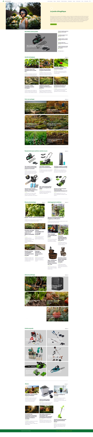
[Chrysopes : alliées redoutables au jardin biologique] (32, 80)
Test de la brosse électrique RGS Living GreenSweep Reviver (60, 420)
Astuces (74, 1)
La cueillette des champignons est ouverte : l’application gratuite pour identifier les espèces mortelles (31, 416)
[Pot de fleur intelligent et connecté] (61, 389)
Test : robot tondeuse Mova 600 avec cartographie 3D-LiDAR (45, 187)
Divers (82, 1)
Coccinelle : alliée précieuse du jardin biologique (60, 68)
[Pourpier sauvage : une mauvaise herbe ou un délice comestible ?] (30, 226)
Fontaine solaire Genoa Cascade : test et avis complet (62, 260)
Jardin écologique (49, 1)
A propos (57, 430)
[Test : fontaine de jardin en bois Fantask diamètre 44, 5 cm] (52, 252)
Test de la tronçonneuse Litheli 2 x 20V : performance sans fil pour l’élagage (63, 47)
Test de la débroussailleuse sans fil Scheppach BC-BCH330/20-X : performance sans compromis (55, 340)
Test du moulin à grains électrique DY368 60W (44, 400)
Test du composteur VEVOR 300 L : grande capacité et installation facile (54, 287)
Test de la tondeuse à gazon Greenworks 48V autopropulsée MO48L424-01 (60, 190)
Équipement (58, 1)
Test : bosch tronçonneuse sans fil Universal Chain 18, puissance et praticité (37, 46)
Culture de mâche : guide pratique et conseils (32, 110)
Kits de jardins (86, 1)
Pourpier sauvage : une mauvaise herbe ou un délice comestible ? (29, 233)
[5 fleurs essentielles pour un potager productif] (40, 226)
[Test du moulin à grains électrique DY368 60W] (46, 391)
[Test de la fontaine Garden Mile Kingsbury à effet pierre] (63, 229)
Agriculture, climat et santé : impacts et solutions (31, 395)
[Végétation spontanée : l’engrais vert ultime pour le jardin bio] (46, 80)
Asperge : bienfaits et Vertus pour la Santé (38, 253)
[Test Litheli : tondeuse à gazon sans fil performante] (46, 158)
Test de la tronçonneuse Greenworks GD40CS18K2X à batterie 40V (33, 372)
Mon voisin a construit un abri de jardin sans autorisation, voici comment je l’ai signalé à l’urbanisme (45, 416)
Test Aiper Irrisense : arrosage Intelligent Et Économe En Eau (63, 39)
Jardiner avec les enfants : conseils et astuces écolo (45, 70)
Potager (55, 1)
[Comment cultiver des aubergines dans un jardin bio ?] (32, 63)
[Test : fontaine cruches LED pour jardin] (53, 228)
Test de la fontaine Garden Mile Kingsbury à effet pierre (56, 218)
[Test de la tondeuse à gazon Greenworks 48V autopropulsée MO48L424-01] (61, 181)
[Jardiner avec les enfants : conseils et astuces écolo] (46, 63)
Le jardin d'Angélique (8, 1)
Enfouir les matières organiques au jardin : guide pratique (63, 31)
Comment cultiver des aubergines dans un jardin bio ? (63, 43)
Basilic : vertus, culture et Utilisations (34, 217)
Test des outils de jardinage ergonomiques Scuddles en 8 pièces (33, 357)
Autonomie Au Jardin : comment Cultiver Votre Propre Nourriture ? (32, 125)
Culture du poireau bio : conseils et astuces (32, 140)
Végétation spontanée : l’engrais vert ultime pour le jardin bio (45, 87)
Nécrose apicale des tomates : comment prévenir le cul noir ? (55, 317)
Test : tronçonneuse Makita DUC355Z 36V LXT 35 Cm (55, 371)
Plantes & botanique (64, 1)
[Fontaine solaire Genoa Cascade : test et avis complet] (63, 251)
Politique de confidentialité (69, 430)
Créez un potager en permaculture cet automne (54, 110)
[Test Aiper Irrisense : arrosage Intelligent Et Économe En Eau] (61, 158)
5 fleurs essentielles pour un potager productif (39, 232)
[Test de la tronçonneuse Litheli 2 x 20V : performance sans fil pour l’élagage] (32, 181)
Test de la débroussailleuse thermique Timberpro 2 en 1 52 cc (55, 357)
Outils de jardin (78, 1)
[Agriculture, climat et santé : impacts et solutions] (32, 389)
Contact (60, 430)
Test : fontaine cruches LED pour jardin (52, 235)
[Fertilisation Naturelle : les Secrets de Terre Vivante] (61, 80)
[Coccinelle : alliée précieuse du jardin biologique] (61, 62)
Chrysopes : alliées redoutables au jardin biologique (29, 87)
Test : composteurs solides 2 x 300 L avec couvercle (33, 316)
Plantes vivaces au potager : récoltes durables (54, 124)
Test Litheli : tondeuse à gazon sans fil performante (63, 35)
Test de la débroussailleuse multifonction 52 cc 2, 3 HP (33, 339)
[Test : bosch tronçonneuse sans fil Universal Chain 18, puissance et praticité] (31, 158)
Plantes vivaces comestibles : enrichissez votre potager (29, 253)
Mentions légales (63, 430)
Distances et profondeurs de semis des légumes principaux (54, 141)
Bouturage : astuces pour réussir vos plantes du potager (53, 302)
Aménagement (70, 1)
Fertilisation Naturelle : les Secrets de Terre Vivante (60, 86)
